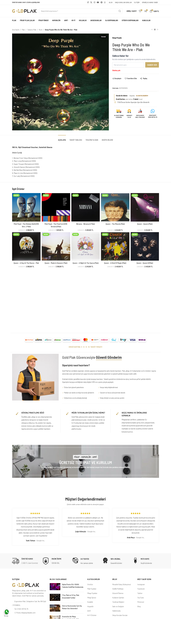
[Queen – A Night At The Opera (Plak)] (85, 246)
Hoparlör (90, 606)
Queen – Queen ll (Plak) (145, 263)
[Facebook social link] (88, 2)
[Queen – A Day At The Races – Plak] (26, 246)
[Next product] (157, 29)
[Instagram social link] (94, 2)
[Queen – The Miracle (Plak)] (115, 207)
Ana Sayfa (15, 29)
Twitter (139, 593)
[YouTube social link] (98, 2)
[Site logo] (24, 11)
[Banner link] (85, 461)
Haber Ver (152, 65)
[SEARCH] (119, 11)
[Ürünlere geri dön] (154, 29)
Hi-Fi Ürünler (91, 615)
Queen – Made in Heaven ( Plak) (56, 263)
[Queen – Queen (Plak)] (145, 207)
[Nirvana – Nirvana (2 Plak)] (85, 207)
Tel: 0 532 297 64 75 (21, 609)
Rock (40, 29)
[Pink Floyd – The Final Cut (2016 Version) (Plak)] (56, 207)
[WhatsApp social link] (104, 2)
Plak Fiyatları (91, 589)
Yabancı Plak (31, 29)
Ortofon (90, 584)
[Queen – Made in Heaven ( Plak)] (56, 246)
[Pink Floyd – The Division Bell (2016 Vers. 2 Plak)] (26, 207)
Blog (139, 606)
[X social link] (91, 2)
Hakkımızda (116, 611)
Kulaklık (90, 602)
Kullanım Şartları (118, 597)
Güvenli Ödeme (117, 593)
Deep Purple (117, 38)
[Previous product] (152, 29)
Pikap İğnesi (91, 597)
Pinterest (140, 602)
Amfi (89, 611)
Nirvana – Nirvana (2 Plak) (85, 224)
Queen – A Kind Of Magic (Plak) (115, 263)
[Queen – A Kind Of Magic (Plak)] (115, 246)
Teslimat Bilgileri (118, 602)
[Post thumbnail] (55, 586)
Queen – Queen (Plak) (144, 224)
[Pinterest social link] (101, 2)
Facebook (141, 589)
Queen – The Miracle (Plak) (115, 224)
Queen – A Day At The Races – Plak (26, 263)
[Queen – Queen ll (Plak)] (145, 246)
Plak (23, 29)
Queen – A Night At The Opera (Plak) (85, 263)
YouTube (140, 597)
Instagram (141, 584)
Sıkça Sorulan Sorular (120, 615)
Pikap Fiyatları (92, 593)
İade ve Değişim (118, 606)
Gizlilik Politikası (117, 589)
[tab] (62, 138)
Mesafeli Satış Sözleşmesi (121, 584)
